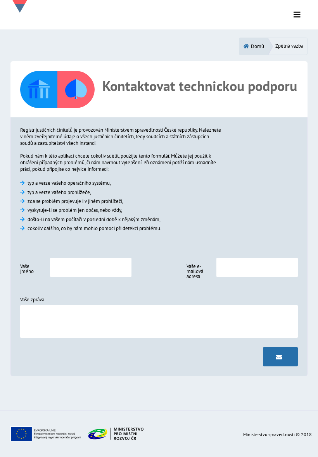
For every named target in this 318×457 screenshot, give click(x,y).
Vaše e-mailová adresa (195, 271)
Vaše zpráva (32, 299)
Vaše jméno (27, 269)
